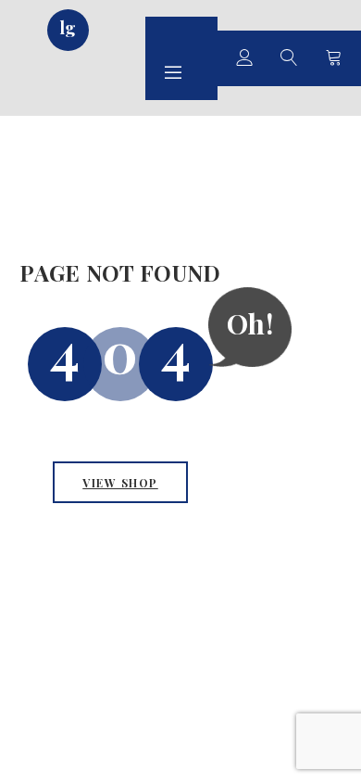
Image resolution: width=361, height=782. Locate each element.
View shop (120, 482)
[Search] (288, 58)
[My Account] (244, 58)
